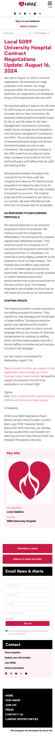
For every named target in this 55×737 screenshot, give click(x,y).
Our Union (12, 700)
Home (9, 695)
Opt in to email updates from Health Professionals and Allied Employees (28, 632)
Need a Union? (28, 26)
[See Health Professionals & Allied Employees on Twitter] (29, 14)
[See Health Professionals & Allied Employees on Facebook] (14, 14)
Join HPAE (10, 662)
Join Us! (10, 705)
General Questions (14, 668)
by (31, 730)
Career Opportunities (21, 719)
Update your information (18, 657)
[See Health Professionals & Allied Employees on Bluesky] (24, 13)
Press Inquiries (13, 652)
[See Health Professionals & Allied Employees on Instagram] (19, 14)
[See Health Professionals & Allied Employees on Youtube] (34, 14)
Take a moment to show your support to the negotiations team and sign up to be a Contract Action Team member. (29, 372)
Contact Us (14, 714)
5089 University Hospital (21, 521)
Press (9, 709)
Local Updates (15, 511)
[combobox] (17, 33)
